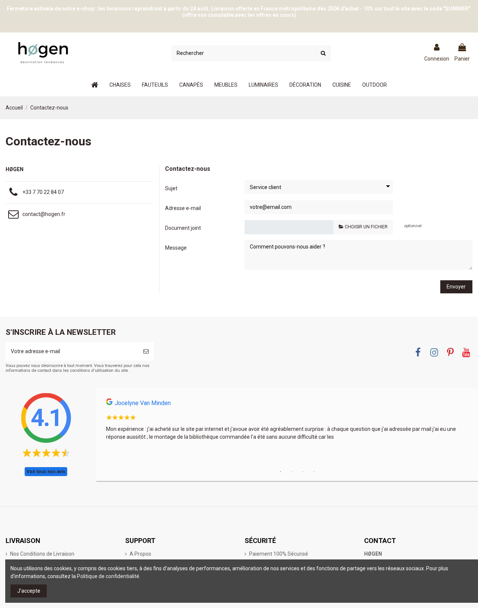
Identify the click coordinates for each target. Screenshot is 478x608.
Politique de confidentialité (108, 576)
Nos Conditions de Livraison (42, 554)
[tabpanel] (287, 421)
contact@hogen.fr (43, 214)
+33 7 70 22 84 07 (43, 192)
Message (176, 248)
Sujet (171, 188)
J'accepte (28, 591)
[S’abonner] (146, 351)
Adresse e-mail (183, 208)
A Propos (140, 554)
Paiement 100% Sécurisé (278, 554)
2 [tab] (291, 472)
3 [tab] (303, 472)
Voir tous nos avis (46, 471)
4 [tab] (314, 472)
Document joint (183, 228)
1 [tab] (280, 472)
